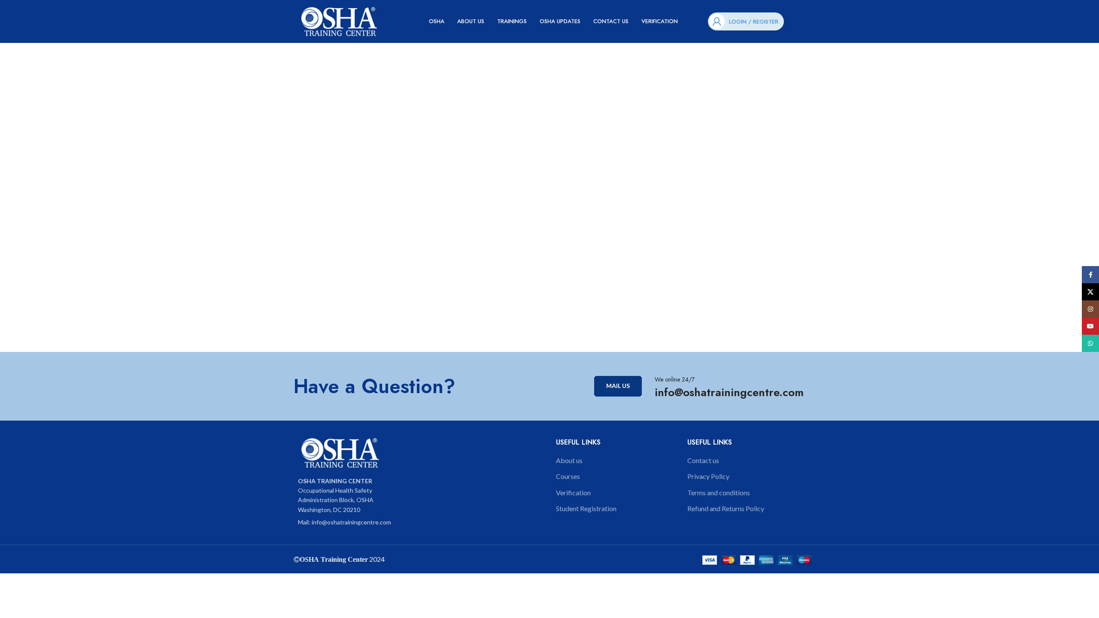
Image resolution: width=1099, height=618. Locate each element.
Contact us (703, 460)
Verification (573, 492)
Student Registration (586, 508)
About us (569, 460)
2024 (376, 559)
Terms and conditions (718, 492)
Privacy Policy (708, 476)
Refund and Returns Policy (725, 508)
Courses (568, 476)
